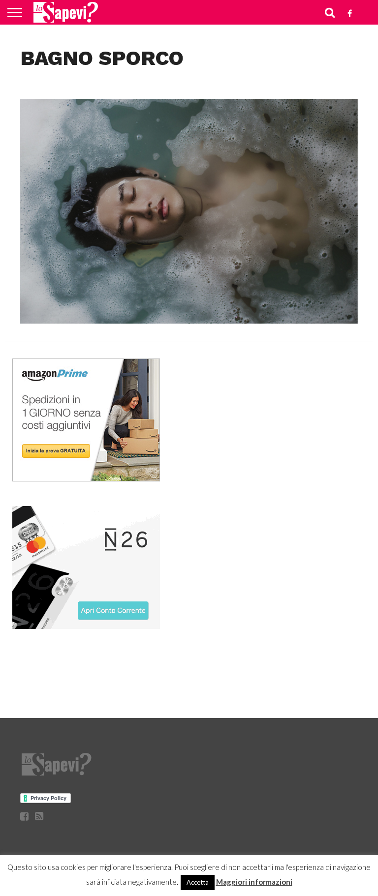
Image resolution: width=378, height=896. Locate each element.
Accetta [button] (198, 882)
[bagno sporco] (189, 320)
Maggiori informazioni (254, 881)
